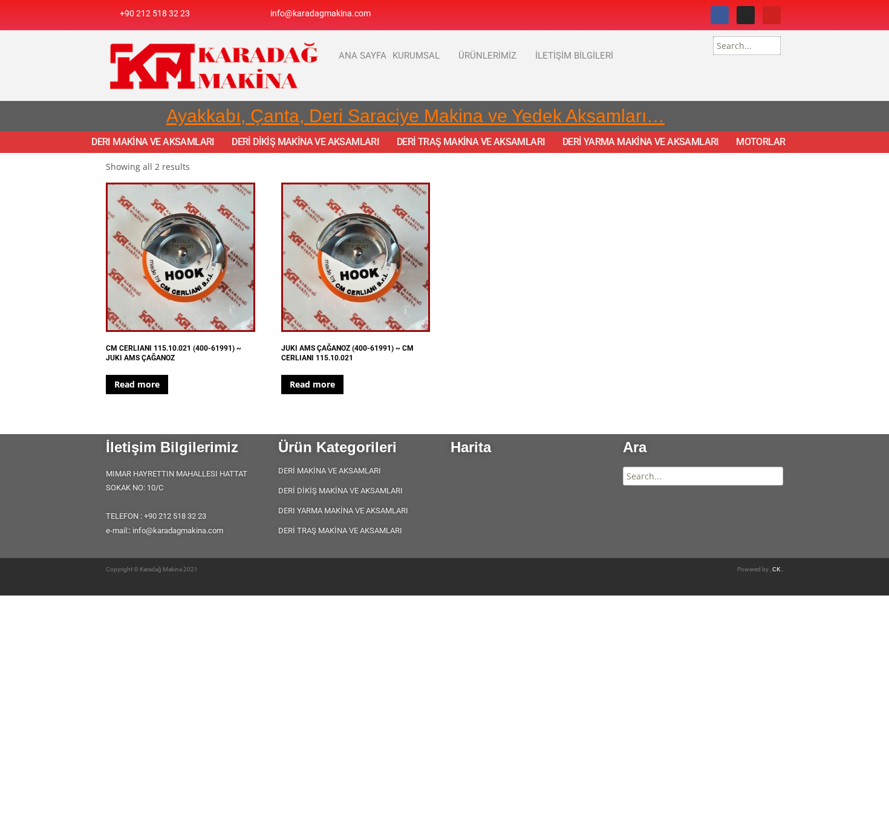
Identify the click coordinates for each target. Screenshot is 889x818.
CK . (777, 569)
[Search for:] (747, 45)
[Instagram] (746, 15)
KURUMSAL (416, 55)
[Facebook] (720, 15)
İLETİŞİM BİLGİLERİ (574, 55)
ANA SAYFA (362, 55)
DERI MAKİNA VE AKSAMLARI (153, 142)
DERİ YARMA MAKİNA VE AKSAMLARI (640, 142)
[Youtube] (772, 15)
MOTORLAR (760, 142)
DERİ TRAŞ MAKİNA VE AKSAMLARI (471, 142)
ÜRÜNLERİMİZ (487, 55)
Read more (137, 384)
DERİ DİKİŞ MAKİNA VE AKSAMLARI (305, 142)
